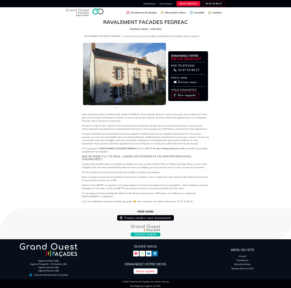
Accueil (242, 256)
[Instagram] (142, 253)
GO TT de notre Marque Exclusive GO (165, 148)
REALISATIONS (243, 264)
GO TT (100, 185)
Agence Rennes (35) (48, 270)
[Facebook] (136, 253)
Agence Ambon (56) (48, 260)
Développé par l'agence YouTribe (145, 286)
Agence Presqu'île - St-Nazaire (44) (48, 264)
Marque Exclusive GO (242, 268)
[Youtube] (149, 253)
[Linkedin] (155, 253)
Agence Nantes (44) (48, 267)
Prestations (242, 260)
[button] (85, 74)
